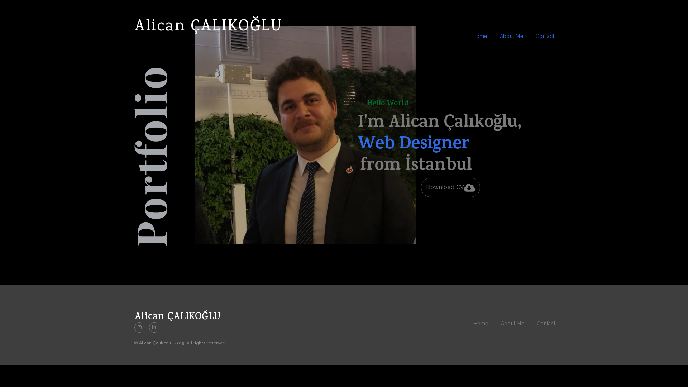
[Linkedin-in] (154, 327)
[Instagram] (139, 327)
